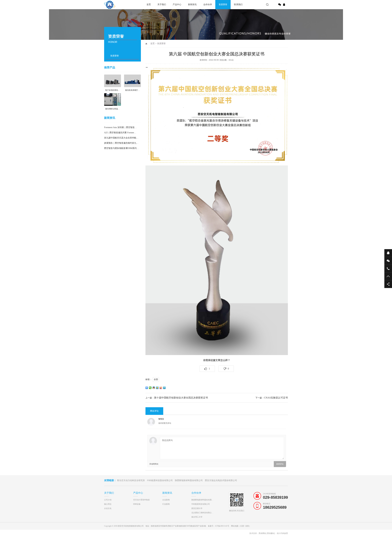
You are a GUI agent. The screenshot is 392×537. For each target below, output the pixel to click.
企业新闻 (166, 500)
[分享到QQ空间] (157, 388)
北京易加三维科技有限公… (202, 513)
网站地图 (234, 526)
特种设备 (137, 504)
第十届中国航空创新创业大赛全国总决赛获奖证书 (181, 397)
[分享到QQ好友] (154, 388)
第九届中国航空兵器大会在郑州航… (121, 138)
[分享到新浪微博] (161, 388)
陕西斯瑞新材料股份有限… (202, 500)
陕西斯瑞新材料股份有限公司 (189, 480)
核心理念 (107, 504)
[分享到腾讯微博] (164, 388)
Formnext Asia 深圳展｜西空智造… (120, 127)
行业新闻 (166, 504)
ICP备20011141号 (222, 526)
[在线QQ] (284, 4)
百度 (242, 526)
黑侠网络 (262, 533)
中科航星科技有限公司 (200, 504)
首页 (149, 4)
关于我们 (161, 4)
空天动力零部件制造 (141, 500)
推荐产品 (109, 67)
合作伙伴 (207, 4)
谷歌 (247, 526)
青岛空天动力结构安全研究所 (131, 480)
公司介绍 (107, 500)
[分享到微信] (279, 4)
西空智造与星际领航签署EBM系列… (121, 148)
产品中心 (177, 4)
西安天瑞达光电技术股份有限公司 (221, 480)
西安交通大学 (196, 508)
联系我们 (238, 4)
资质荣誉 (223, 4)
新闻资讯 (192, 4)
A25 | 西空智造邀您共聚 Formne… (120, 132)
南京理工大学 (196, 517)
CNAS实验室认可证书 (276, 397)
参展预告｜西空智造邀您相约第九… (121, 143)
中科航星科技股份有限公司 (160, 480)
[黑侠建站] (270, 533)
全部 (156, 379)
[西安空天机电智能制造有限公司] (115, 4)
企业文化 (107, 508)
